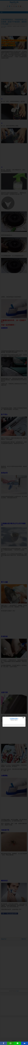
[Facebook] (3, 1043)
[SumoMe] (24, 1043)
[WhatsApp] (10, 1043)
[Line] (17, 1043)
